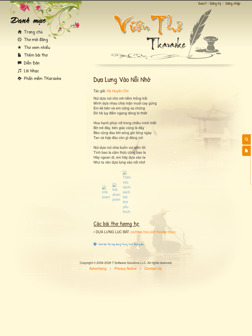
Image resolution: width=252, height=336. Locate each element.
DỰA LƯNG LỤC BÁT (112, 231)
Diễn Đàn (31, 62)
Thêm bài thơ (35, 54)
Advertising (98, 268)
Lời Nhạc (31, 70)
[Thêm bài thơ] (246, 151)
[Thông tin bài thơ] (106, 191)
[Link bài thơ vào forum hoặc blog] (116, 191)
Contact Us (153, 268)
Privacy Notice (125, 268)
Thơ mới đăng (35, 39)
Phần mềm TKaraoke (42, 78)
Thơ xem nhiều (36, 47)
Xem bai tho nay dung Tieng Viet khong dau (121, 244)
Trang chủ (33, 31)
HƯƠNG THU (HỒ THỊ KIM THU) (152, 232)
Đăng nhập (232, 3)
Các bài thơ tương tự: (116, 223)
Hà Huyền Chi (117, 90)
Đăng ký (215, 3)
